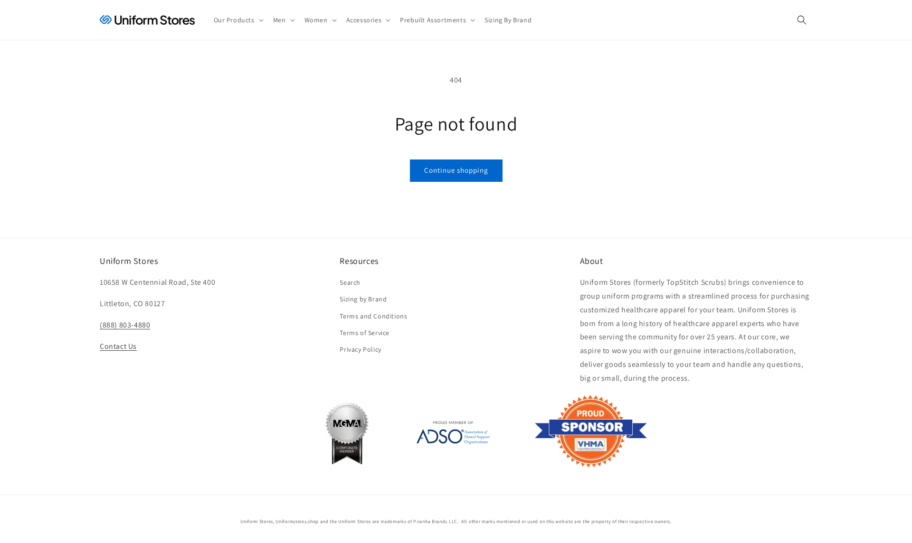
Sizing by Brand (363, 299)
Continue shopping (456, 170)
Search (350, 282)
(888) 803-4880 (125, 325)
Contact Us (118, 346)
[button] (237, 20)
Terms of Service (365, 332)
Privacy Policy (360, 349)
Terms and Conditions (373, 316)
